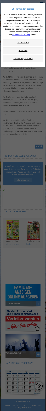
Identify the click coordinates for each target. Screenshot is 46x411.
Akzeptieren (23, 42)
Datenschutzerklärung (21, 35)
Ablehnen (23, 50)
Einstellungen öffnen (23, 58)
